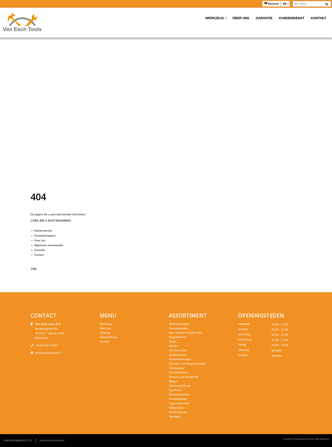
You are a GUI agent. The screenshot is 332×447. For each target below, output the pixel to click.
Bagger (173, 381)
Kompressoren (178, 354)
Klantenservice (43, 230)
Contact (39, 254)
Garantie (264, 18)
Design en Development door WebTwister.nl (306, 439)
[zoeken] (326, 4)
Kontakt (318, 18)
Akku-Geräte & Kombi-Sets (185, 332)
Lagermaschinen (179, 403)
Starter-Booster (178, 412)
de (284, 3)
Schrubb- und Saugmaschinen (187, 363)
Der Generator (178, 350)
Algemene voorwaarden (48, 245)
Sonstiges (175, 416)
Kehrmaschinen (178, 372)
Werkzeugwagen (179, 323)
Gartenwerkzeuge (180, 385)
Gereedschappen (45, 235)
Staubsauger (176, 367)
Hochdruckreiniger (180, 359)
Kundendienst (291, 18)
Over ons (40, 240)
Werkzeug (214, 18)
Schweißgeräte (178, 398)
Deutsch (273, 3)
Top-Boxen (175, 390)
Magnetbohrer (177, 337)
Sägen (173, 341)
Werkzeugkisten (178, 328)
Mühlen (173, 345)
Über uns (240, 18)
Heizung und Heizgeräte (183, 376)
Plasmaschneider (179, 394)
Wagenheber (176, 407)
